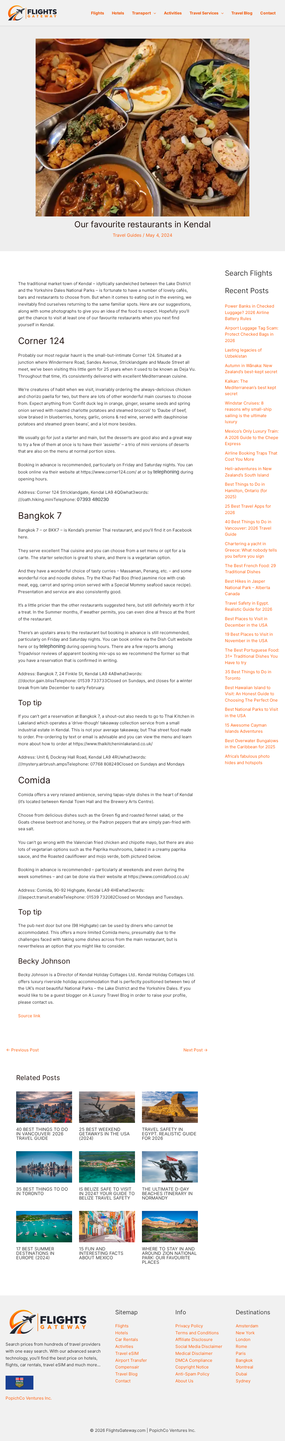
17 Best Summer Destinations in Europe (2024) (35, 1253)
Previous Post (22, 1050)
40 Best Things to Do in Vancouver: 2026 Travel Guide (42, 1133)
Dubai (241, 1374)
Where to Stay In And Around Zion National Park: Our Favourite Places (169, 1255)
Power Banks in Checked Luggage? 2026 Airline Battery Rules (249, 312)
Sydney (243, 1380)
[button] (153, 13)
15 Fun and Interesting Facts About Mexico (101, 1253)
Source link (29, 1015)
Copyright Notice (192, 1367)
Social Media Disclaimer (198, 1346)
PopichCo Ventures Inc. (29, 1398)
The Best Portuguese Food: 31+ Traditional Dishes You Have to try (252, 656)
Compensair (127, 1367)
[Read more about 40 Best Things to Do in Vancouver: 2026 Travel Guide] (44, 1107)
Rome (241, 1346)
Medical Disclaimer (194, 1353)
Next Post (195, 1050)
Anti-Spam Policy (192, 1374)
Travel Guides (127, 235)
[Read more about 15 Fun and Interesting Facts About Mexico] (107, 1226)
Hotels (118, 13)
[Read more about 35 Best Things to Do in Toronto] (44, 1166)
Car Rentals (126, 1339)
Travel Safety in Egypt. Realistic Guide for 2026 (169, 1133)
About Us (184, 1380)
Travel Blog (241, 13)
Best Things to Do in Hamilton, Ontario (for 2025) (246, 490)
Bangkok (244, 1360)
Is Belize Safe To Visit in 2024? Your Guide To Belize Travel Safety (107, 1193)
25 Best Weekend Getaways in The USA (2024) (104, 1133)
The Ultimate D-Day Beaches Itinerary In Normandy (167, 1193)
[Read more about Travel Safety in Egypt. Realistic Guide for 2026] (170, 1107)
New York (245, 1332)
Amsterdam (247, 1325)
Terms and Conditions (197, 1332)
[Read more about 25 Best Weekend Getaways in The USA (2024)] (107, 1107)
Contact (268, 13)
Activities (173, 13)
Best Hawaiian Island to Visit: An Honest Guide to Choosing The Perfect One (251, 694)
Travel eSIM (127, 1353)
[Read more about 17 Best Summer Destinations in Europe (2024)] (44, 1226)
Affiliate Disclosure (194, 1339)
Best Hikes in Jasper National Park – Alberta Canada (247, 587)
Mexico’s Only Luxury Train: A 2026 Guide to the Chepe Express (252, 437)
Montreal (244, 1367)
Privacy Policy (189, 1325)
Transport (141, 13)
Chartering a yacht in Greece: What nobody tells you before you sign (251, 550)
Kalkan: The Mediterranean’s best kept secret (250, 387)
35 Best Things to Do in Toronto (42, 1191)
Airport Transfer (131, 1360)
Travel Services (204, 13)
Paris (241, 1353)
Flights (97, 13)
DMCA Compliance (193, 1360)
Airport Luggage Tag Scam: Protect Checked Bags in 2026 (251, 334)
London (243, 1339)
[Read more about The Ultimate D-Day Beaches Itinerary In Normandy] (170, 1166)
